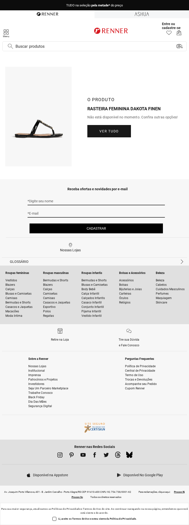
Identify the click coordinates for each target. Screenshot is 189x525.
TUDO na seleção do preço (94, 5)
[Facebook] (95, 456)
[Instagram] (60, 456)
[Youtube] (83, 456)
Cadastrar (96, 228)
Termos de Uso (92, 509)
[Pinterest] (71, 456)
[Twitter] (106, 456)
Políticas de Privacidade (66, 509)
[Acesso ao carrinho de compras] (179, 34)
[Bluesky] (129, 456)
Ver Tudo (109, 131)
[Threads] (118, 456)
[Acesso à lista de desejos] (169, 34)
